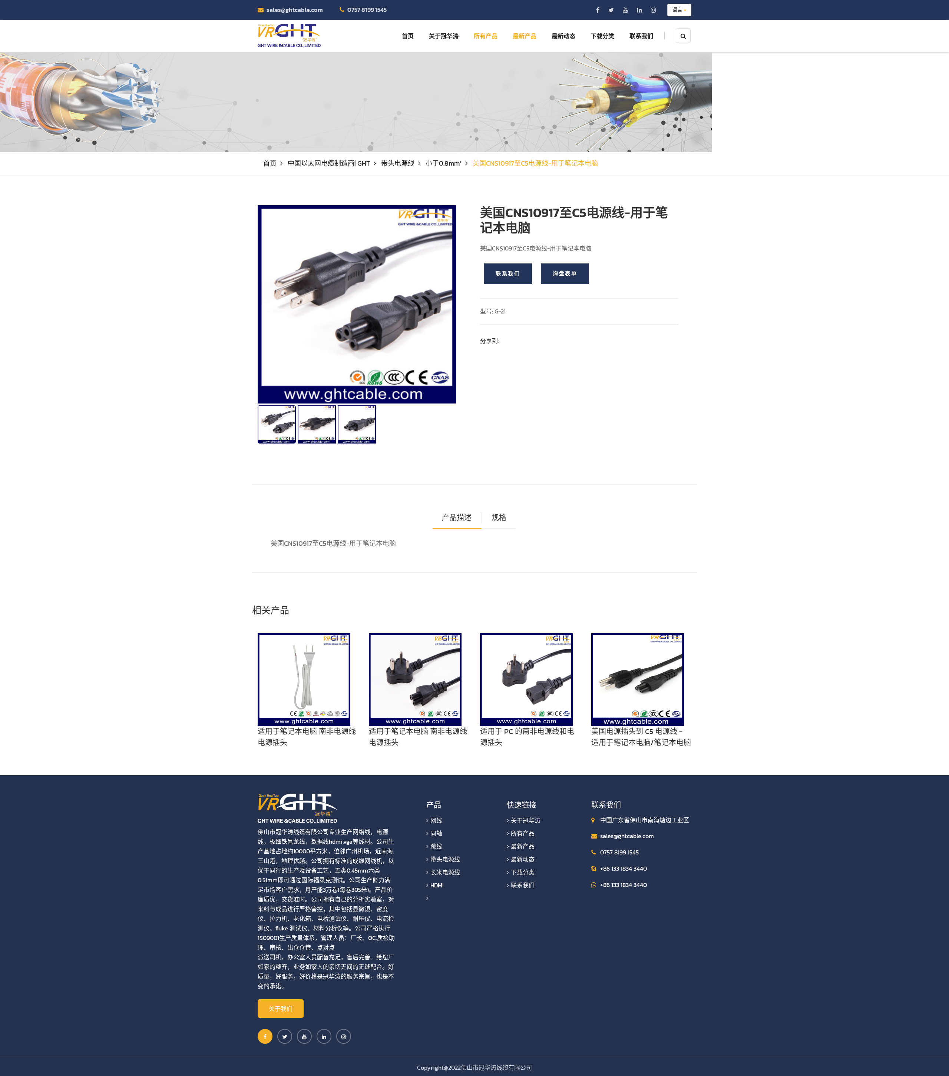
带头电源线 (397, 163)
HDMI (437, 885)
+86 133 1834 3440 (623, 868)
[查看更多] (304, 678)
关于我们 (280, 1008)
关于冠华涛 (444, 35)
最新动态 (563, 35)
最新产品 (524, 35)
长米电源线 (445, 872)
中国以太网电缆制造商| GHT (329, 163)
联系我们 (641, 35)
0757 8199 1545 (367, 9)
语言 (678, 10)
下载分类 (602, 35)
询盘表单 (565, 274)
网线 (436, 820)
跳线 (436, 846)
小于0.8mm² (444, 163)
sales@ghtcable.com (295, 9)
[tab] (499, 518)
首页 (408, 35)
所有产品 (485, 35)
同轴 (436, 833)
